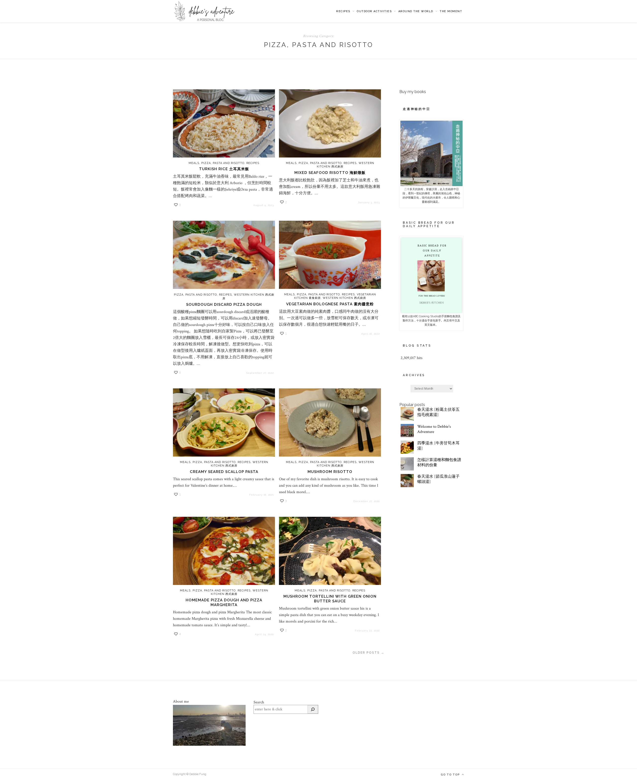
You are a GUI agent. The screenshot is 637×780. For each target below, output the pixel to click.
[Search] (313, 709)
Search (259, 702)
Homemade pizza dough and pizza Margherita (224, 602)
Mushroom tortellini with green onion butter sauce (329, 598)
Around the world (415, 11)
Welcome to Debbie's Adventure (434, 429)
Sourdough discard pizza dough (224, 304)
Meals (194, 163)
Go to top (451, 774)
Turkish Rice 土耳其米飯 (224, 169)
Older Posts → (368, 652)
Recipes (343, 11)
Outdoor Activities (374, 11)
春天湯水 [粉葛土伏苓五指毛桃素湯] (438, 412)
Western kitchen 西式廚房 (344, 298)
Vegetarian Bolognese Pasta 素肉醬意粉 (330, 304)
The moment (451, 11)
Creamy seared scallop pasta (224, 471)
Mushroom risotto (330, 471)
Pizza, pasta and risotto (222, 163)
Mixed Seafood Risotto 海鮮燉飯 (330, 172)
